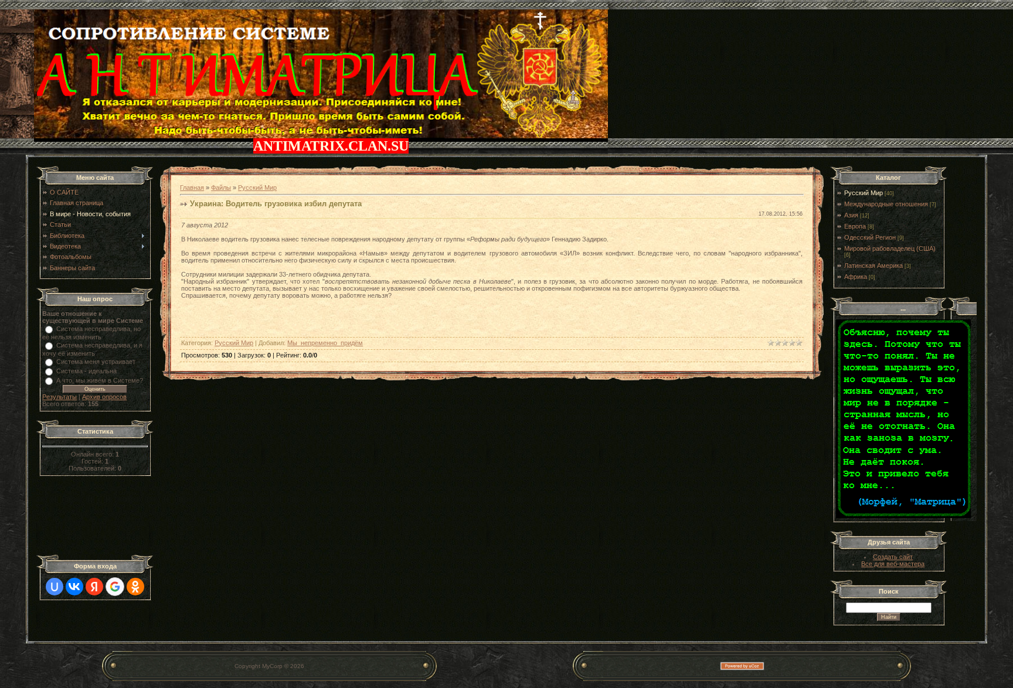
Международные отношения (886, 203)
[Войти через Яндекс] (94, 586)
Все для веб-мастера (892, 563)
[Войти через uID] (54, 586)
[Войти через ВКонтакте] (74, 586)
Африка (855, 276)
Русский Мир (257, 187)
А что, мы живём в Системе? (99, 380)
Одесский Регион (870, 237)
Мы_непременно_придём (325, 342)
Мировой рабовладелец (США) (890, 248)
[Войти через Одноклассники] (135, 586)
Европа (855, 226)
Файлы (221, 187)
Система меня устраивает (95, 361)
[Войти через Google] (115, 586)
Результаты (59, 396)
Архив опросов (104, 396)
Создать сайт (893, 556)
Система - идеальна (86, 370)
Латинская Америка (873, 265)
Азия (851, 215)
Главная (192, 187)
